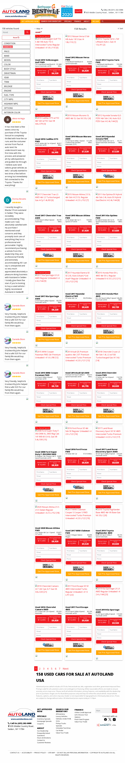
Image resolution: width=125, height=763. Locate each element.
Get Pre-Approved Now (48, 103)
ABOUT (40, 728)
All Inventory (60, 714)
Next (66, 668)
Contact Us (41, 740)
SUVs (58, 721)
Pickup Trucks (61, 723)
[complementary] (117, 755)
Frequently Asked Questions (43, 734)
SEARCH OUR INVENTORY (62, 710)
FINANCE (79, 710)
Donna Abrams (19, 199)
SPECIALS (41, 716)
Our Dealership (42, 731)
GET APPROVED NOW (44, 710)
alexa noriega (18, 118)
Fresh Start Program (82, 719)
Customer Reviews (44, 742)
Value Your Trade (62, 733)
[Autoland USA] (16, 11)
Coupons (40, 724)
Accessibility (27, 753)
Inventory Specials (43, 719)
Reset (15, 37)
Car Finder (59, 730)
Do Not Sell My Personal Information (73, 753)
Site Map (51, 753)
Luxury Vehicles (61, 716)
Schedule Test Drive (63, 728)
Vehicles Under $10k (63, 719)
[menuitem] (16, 46)
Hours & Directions (44, 738)
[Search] (27, 32)
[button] (30, 21)
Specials (59, 726)
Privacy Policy (40, 753)
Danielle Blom (18, 305)
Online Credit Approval (83, 712)
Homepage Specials (44, 721)
